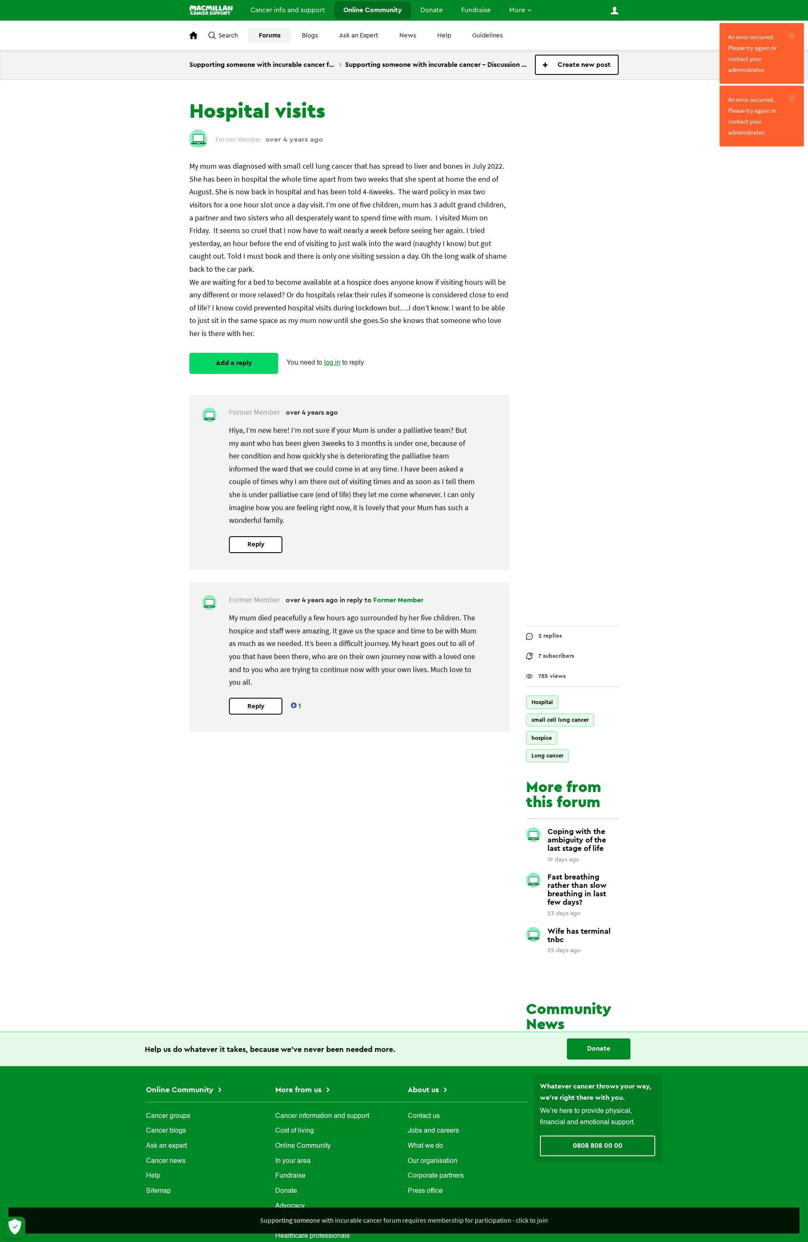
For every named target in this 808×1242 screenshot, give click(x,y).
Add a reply (234, 363)
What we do (425, 1146)
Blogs (310, 35)
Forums (270, 35)
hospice (542, 738)
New (577, 65)
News (407, 35)
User (614, 10)
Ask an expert (166, 1146)
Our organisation (432, 1161)
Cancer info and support (287, 10)
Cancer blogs (166, 1131)
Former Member (398, 600)
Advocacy (290, 1206)
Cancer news (166, 1161)
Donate (431, 10)
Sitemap (158, 1191)
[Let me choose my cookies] (14, 1227)
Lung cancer (547, 755)
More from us (299, 1090)
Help (444, 35)
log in (332, 363)
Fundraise (476, 10)
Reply (255, 544)
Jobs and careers (433, 1131)
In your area (293, 1161)
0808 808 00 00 (597, 1145)
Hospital (542, 702)
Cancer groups (168, 1116)
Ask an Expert (358, 35)
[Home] (211, 10)
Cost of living (294, 1131)
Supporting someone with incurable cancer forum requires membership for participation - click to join (404, 1220)
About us (424, 1090)
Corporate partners (436, 1176)
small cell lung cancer (560, 720)
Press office (425, 1191)
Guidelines (487, 35)
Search (228, 35)
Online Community (372, 10)
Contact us (424, 1116)
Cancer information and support (322, 1116)
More (517, 10)
